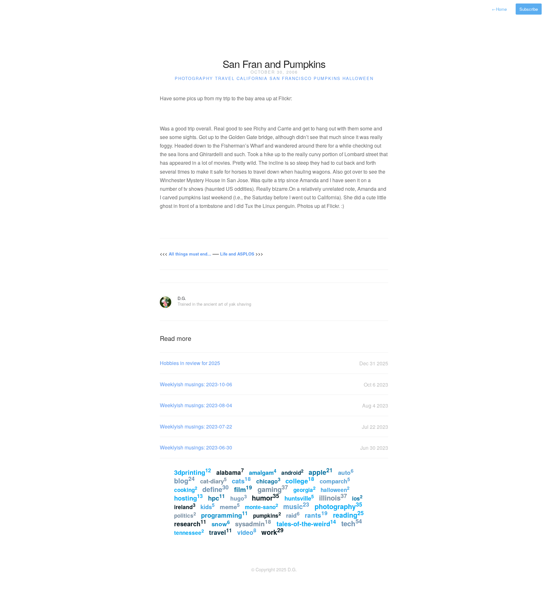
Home (499, 9)
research (190, 523)
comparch (335, 480)
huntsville (299, 497)
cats (241, 480)
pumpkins (327, 78)
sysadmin (253, 523)
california (252, 78)
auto (346, 472)
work (272, 531)
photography (194, 78)
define (215, 488)
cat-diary (213, 480)
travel (225, 78)
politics (185, 514)
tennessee (189, 532)
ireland (184, 506)
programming (224, 514)
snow (221, 523)
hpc (216, 497)
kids (207, 506)
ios (357, 497)
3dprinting (192, 472)
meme (230, 506)
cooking (185, 489)
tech (351, 522)
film (243, 488)
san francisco (291, 78)
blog (184, 480)
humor (265, 497)
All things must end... (190, 254)
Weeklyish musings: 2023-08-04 (196, 405)
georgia (304, 489)
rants (316, 514)
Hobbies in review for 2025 (190, 363)
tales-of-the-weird (306, 523)
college (299, 480)
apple (321, 471)
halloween (358, 78)
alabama (230, 472)
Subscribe (528, 9)
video (246, 531)
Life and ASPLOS (237, 254)
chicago (268, 480)
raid (293, 515)
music (296, 505)
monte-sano (261, 506)
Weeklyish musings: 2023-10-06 (196, 384)
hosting (188, 497)
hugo (238, 497)
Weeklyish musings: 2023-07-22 (196, 426)
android (292, 472)
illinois (333, 497)
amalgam (262, 472)
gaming (273, 488)
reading (348, 514)
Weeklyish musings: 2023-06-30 (196, 447)
